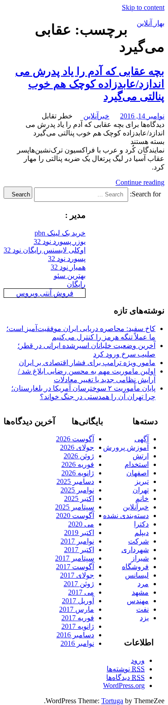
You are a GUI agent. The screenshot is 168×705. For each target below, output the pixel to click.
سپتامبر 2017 (74, 558)
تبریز (142, 481)
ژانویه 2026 (77, 473)
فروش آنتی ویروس (44, 293)
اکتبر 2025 (79, 498)
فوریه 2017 (77, 618)
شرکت (138, 541)
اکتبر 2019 (79, 532)
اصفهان (137, 473)
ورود (138, 660)
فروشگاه (135, 566)
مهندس (138, 601)
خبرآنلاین (96, 116)
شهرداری (135, 549)
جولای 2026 (77, 447)
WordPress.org (124, 685)
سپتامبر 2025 (74, 507)
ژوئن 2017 (79, 584)
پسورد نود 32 (67, 258)
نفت (142, 609)
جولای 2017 (77, 575)
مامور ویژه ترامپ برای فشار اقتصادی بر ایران (87, 362)
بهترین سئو (70, 275)
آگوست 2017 (75, 566)
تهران (141, 490)
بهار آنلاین (150, 23)
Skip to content (143, 7)
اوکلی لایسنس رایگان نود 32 (45, 250)
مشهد (140, 592)
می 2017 (81, 592)
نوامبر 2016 (77, 643)
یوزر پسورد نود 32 (60, 241)
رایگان (76, 284)
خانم (142, 498)
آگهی (141, 439)
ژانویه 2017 (77, 626)
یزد (144, 618)
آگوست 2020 (75, 515)
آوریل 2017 (78, 601)
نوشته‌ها (126, 669)
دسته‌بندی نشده (126, 515)
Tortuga (112, 701)
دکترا (141, 524)
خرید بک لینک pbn (60, 233)
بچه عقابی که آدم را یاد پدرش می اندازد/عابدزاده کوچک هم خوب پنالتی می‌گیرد (89, 83)
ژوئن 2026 (79, 456)
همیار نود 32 (68, 267)
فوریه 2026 (77, 464)
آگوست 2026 (75, 439)
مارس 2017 (76, 609)
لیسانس (137, 575)
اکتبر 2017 (79, 549)
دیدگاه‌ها (125, 677)
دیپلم (141, 532)
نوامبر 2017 (77, 541)
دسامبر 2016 (75, 635)
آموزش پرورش (126, 447)
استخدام (137, 464)
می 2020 (81, 524)
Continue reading (140, 182)
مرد (143, 584)
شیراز (140, 558)
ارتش (141, 456)
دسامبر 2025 (75, 481)
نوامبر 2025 (77, 490)
